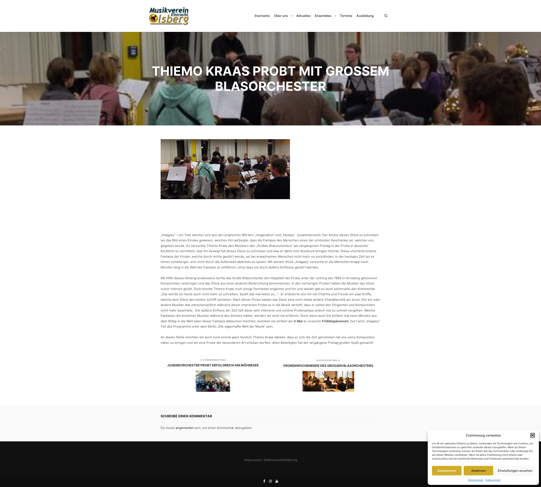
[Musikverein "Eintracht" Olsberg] (169, 16)
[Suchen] (386, 16)
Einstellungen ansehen (515, 471)
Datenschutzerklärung (280, 460)
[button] (532, 435)
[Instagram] (270, 481)
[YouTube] (277, 481)
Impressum (253, 460)
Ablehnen (478, 471)
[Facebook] (264, 481)
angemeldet (184, 428)
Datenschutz (475, 480)
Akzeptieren (446, 471)
